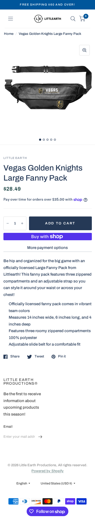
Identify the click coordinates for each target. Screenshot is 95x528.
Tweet (39, 356)
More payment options (47, 248)
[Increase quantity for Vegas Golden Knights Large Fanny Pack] (22, 223)
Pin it (62, 356)
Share (15, 356)
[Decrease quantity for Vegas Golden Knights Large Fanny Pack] (8, 223)
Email (7, 426)
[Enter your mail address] (40, 437)
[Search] (73, 19)
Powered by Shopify (47, 471)
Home (8, 34)
